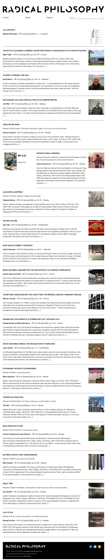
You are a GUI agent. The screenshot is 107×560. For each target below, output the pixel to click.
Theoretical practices (13, 397)
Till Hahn (6, 406)
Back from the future (13, 426)
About (27, 18)
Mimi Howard (8, 463)
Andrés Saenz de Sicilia (12, 274)
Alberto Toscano (9, 299)
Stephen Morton (9, 200)
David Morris (7, 79)
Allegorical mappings (13, 192)
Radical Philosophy (10, 34)
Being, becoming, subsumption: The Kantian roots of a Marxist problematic (37, 270)
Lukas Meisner (24, 434)
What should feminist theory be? (18, 246)
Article (43, 55)
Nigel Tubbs (7, 55)
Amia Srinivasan (9, 250)
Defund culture (10, 221)
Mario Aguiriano (9, 377)
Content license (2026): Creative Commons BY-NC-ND (21, 554)
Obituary (45, 79)
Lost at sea (8, 513)
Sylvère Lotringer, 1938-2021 (16, 75)
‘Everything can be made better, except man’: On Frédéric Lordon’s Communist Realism (42, 295)
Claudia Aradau (8, 323)
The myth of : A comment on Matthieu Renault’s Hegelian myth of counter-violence (44, 51)
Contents (44, 34)
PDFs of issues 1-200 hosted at (24, 551)
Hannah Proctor (9, 521)
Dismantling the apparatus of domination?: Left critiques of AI (31, 319)
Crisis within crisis (11, 125)
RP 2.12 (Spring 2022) (27, 34)
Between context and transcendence (20, 455)
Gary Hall (6, 225)
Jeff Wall (6, 104)
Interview (47, 250)
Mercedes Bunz (24, 323)
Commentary (43, 225)
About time (8, 484)
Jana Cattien (8, 348)
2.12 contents (9, 30)
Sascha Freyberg (9, 434)
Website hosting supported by (18, 556)
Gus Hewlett (7, 492)
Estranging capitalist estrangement (19, 369)
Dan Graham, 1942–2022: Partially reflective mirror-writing (30, 100)
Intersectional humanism (48, 153)
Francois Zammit (9, 133)
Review (48, 133)
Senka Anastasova (44, 164)
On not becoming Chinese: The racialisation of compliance (29, 344)
